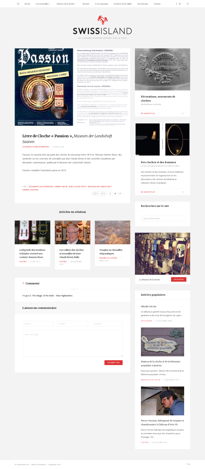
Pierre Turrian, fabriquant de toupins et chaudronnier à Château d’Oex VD (162, 422)
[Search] (187, 4)
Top (188, 464)
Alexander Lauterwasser (41, 186)
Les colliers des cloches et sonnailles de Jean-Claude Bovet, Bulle (71, 254)
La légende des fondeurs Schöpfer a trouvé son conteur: (32, 254)
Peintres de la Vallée (123, 4)
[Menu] (18, 4)
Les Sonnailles (42, 4)
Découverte (146, 321)
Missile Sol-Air (148, 306)
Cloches (85, 4)
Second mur (142, 4)
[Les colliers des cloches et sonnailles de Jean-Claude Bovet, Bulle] (72, 232)
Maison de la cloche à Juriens (160, 363)
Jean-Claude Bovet (78, 186)
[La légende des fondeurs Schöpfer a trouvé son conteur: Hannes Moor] (32, 232)
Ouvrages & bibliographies (35, 147)
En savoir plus (148, 113)
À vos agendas (101, 4)
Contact (157, 4)
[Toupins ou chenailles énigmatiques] (112, 232)
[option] (32, 244)
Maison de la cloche (65, 4)
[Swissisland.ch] (102, 27)
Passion (34, 190)
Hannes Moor (61, 186)
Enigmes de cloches (108, 258)
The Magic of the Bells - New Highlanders (52, 295)
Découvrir (179, 279)
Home (27, 4)
